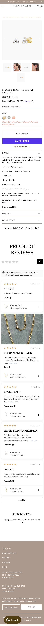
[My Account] (42, 6)
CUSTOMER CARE (9, 553)
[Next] (40, 40)
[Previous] (4, 40)
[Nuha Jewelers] (22, 6)
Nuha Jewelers (25, 620)
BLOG (4, 567)
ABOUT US (6, 549)
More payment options (22, 146)
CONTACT (6, 558)
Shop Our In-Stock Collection (22, 2)
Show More (12, 363)
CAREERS (6, 562)
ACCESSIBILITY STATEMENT (29, 617)
